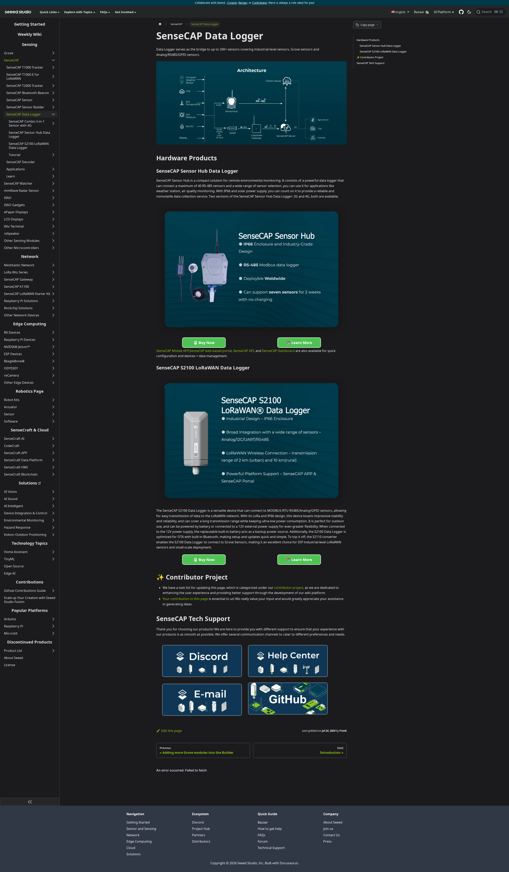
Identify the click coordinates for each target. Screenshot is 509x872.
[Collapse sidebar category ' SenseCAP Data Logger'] (53, 114)
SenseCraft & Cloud (30, 430)
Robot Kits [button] (11, 400)
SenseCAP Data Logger (23, 114)
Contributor (259, 3)
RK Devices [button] (12, 332)
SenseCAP (11, 60)
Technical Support (271, 848)
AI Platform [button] (442, 12)
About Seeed (13, 658)
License (9, 665)
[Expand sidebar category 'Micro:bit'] (53, 633)
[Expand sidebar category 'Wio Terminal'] (53, 226)
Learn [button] (10, 176)
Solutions (28, 483)
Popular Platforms (30, 610)
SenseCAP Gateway (18, 279)
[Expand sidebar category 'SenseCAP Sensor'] (53, 100)
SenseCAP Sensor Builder (25, 107)
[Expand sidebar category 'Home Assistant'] (53, 552)
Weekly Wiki (30, 34)
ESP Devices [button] (13, 354)
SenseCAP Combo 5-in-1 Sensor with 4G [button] (27, 123)
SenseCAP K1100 (16, 286)
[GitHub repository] (461, 12)
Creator (232, 3)
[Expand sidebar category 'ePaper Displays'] (53, 212)
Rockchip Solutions (18, 308)
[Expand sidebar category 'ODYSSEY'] (53, 368)
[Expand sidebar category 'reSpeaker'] (53, 233)
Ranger (242, 3)
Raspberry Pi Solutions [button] (21, 301)
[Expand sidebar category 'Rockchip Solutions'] (53, 308)
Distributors (201, 841)
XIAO (7, 198)
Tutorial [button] (14, 155)
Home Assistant (16, 552)
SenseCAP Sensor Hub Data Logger (29, 134)
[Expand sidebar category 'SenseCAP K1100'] (53, 286)
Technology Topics (30, 543)
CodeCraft (11, 446)
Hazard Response (17, 527)
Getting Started (29, 24)
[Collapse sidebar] (30, 802)
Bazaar (263, 822)
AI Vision (10, 491)
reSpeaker (11, 233)
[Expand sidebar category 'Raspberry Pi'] (53, 626)
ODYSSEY (11, 368)
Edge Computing (29, 324)
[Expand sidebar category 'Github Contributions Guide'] (53, 590)
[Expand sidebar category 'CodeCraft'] (53, 446)
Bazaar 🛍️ (421, 12)
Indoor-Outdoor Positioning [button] (25, 534)
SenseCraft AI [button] (14, 438)
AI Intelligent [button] (13, 506)
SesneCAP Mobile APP (172, 351)
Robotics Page (30, 391)
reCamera (11, 375)
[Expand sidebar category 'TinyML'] (53, 559)
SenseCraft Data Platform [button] (23, 460)
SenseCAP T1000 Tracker (24, 67)
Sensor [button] (9, 414)
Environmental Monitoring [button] (24, 520)
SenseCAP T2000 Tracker (24, 85)
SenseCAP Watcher (18, 183)
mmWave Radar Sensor (21, 190)
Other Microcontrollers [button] (21, 248)
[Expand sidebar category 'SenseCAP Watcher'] (53, 183)
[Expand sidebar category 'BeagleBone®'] (53, 361)
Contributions (29, 582)
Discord (198, 822)
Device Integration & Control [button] (25, 513)
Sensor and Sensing (141, 828)
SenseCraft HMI (16, 467)
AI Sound (10, 499)
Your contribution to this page (185, 599)
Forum (263, 841)
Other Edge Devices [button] (19, 382)
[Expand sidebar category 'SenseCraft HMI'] (53, 467)
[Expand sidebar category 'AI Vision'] (53, 491)
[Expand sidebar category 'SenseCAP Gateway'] (53, 279)
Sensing (29, 44)
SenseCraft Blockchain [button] (21, 474)
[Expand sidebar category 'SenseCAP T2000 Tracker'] (53, 85)
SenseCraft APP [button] (15, 453)
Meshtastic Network (19, 265)
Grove (8, 53)
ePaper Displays (16, 212)
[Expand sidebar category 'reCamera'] (53, 375)
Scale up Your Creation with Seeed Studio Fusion (29, 600)
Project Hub (201, 828)
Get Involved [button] (124, 12)
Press (327, 841)
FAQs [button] (103, 12)
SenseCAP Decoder (20, 162)
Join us (328, 828)
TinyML (9, 559)
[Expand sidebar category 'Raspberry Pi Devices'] (53, 339)
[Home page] (160, 24)
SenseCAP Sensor (19, 100)
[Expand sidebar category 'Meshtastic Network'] (53, 265)
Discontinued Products (29, 642)
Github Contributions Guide (25, 590)
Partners (198, 835)
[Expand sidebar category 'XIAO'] (53, 198)
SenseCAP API (243, 351)
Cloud (130, 848)
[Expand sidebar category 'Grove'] (53, 53)
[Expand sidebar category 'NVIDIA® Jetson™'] (53, 347)
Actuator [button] (10, 407)
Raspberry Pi (13, 626)
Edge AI (9, 573)
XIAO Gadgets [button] (14, 205)
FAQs (261, 835)
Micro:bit (10, 633)
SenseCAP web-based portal (210, 351)
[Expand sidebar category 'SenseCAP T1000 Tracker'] (53, 67)
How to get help (270, 828)
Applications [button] (15, 169)
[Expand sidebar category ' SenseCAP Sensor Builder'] (53, 107)
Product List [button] (13, 650)
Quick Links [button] (48, 12)
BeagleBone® (14, 361)
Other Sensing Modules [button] (22, 240)
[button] (400, 12)
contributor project (288, 587)
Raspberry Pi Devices (19, 339)
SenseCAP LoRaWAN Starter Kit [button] (27, 294)
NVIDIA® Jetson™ (17, 347)
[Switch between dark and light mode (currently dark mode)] (469, 12)
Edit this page (171, 731)
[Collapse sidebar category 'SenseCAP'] (53, 60)
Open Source (14, 566)
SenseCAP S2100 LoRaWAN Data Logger (29, 145)
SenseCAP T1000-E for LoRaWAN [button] (22, 76)
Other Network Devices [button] (21, 315)
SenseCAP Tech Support (370, 63)
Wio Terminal (14, 226)
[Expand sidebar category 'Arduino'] (53, 619)
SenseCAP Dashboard (278, 351)
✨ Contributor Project (369, 57)
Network (29, 256)
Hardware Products (367, 40)
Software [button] (11, 421)
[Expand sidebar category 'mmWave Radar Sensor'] (53, 190)
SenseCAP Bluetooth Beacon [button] (27, 93)
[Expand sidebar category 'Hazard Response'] (53, 527)
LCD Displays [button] (13, 219)
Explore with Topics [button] (78, 12)
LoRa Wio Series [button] (16, 272)
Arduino (10, 619)
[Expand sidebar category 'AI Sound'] (53, 499)
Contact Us (331, 835)
